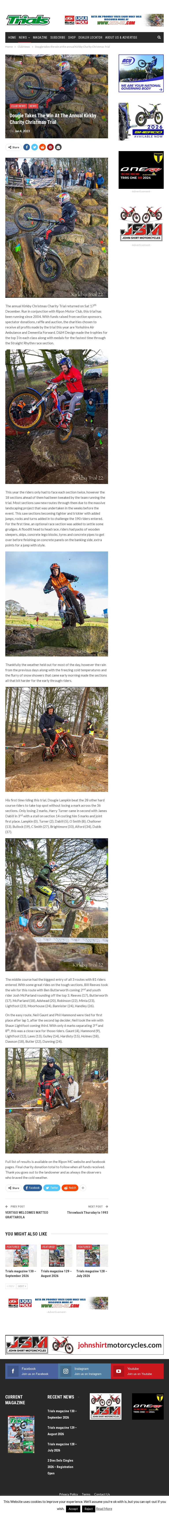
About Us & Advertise (121, 37)
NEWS (23, 37)
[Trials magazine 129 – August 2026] (57, 1256)
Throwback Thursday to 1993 (87, 1213)
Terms (86, 1494)
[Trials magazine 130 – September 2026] (21, 1256)
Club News (18, 106)
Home (12, 37)
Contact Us (102, 1494)
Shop (72, 37)
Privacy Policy (68, 1494)
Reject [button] (89, 1509)
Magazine (40, 37)
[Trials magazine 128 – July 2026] (92, 1256)
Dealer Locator (90, 37)
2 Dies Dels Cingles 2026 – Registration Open (60, 1467)
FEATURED (13, 1247)
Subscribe (58, 37)
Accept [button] (73, 1509)
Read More (104, 1509)
